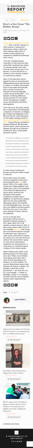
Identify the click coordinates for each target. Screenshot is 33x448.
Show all (25, 20)
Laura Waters (12, 30)
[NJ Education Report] (16, 8)
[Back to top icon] (16, 432)
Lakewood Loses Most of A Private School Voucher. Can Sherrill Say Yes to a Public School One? (16, 331)
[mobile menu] (30, 7)
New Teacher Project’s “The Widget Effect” (16, 121)
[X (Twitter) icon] (13, 2)
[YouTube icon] (15, 2)
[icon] (22, 2)
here (20, 182)
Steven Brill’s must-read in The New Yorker (16, 44)
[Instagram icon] (20, 2)
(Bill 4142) (17, 229)
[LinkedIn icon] (18, 2)
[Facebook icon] (11, 2)
